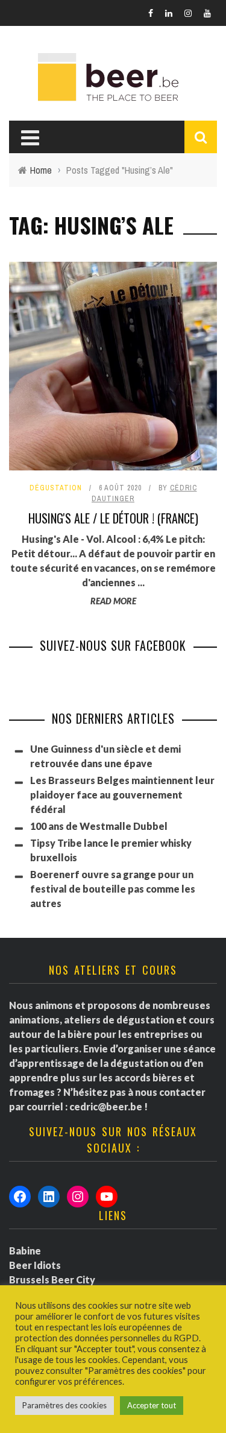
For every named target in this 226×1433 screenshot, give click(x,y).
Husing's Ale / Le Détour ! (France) (113, 518)
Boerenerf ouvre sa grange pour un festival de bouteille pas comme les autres (112, 888)
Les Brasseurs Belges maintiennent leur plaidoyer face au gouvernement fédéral (122, 794)
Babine (25, 1250)
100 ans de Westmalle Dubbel (99, 826)
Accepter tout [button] (151, 1405)
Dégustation (56, 488)
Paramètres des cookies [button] (64, 1405)
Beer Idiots (35, 1265)
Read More (113, 601)
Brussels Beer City (52, 1279)
